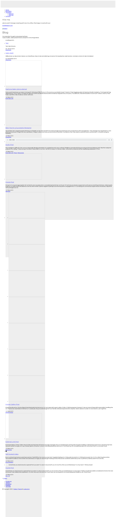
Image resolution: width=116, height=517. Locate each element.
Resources (21, 152)
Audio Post (10, 145)
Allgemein (8, 50)
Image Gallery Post (12, 404)
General (8, 191)
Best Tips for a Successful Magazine (18, 128)
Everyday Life (9, 98)
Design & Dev (9, 412)
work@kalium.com (7, 25)
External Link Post (12, 442)
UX (9, 476)
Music (15, 152)
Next (5, 478)
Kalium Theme (18, 489)
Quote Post (10, 468)
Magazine (8, 137)
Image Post (10, 182)
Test (7, 43)
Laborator (27, 489)
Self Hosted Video (12, 454)
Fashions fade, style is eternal (16, 89)
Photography (9, 462)
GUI (7, 476)
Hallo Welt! (9, 53)
